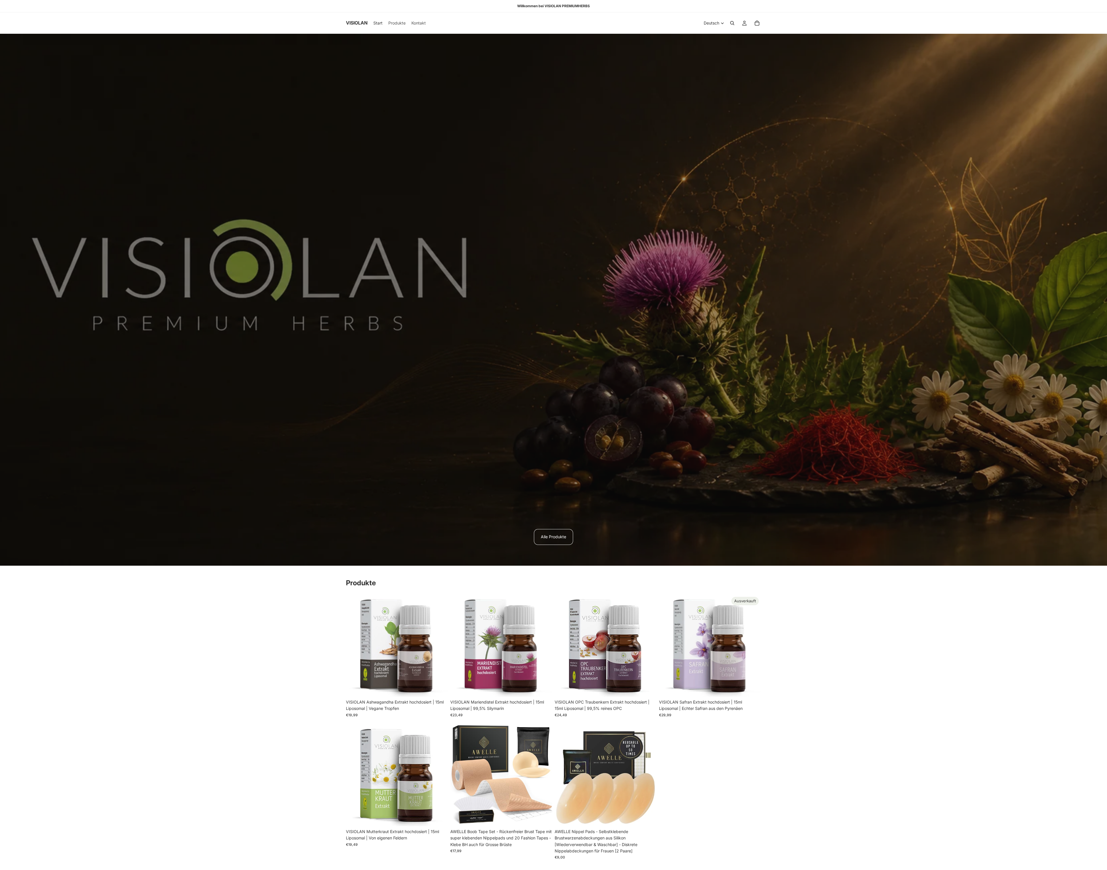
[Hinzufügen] (439, 687)
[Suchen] (732, 23)
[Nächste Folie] (439, 645)
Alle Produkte (553, 536)
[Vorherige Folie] (354, 645)
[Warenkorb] (757, 23)
